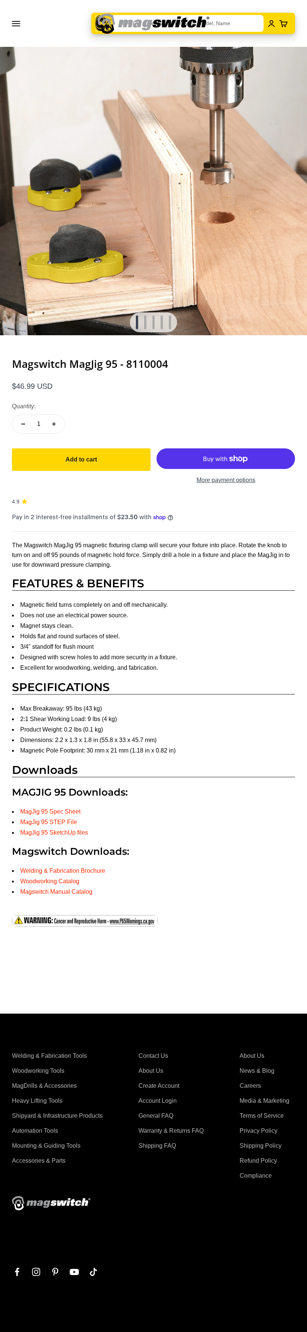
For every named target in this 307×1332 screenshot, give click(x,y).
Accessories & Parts (39, 1160)
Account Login (158, 1101)
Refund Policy (258, 1160)
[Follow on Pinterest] (55, 1272)
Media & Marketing (264, 1101)
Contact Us (153, 1056)
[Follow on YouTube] (74, 1272)
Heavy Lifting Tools (37, 1101)
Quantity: (24, 406)
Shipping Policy (261, 1145)
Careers (250, 1086)
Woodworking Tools (38, 1071)
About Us (151, 1071)
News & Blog (257, 1071)
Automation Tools (35, 1130)
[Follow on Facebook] (17, 1272)
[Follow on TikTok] (93, 1272)
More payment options (226, 480)
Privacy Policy (258, 1130)
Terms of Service (262, 1115)
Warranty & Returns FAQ (171, 1130)
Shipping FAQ (157, 1145)
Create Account (159, 1086)
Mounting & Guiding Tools (46, 1145)
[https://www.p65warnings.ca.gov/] (153, 921)
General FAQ (156, 1115)
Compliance (256, 1175)
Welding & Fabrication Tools (49, 1056)
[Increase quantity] (54, 424)
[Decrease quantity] (23, 424)
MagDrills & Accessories (44, 1086)
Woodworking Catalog (49, 881)
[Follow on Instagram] (36, 1272)
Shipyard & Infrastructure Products (57, 1115)
